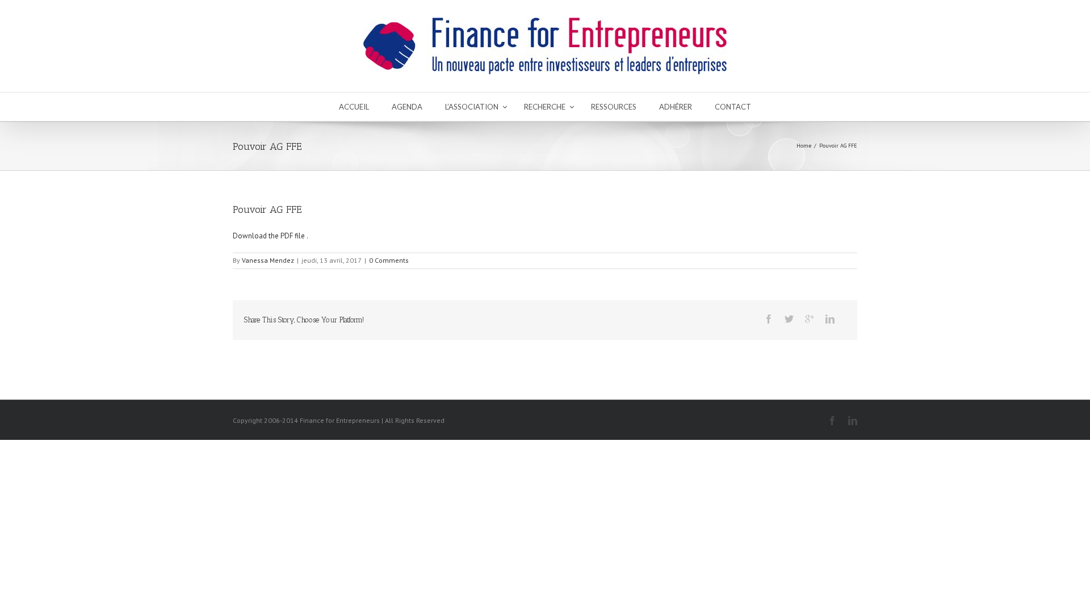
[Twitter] (789, 319)
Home (803, 145)
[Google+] (809, 319)
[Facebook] (768, 319)
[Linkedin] (830, 319)
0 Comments (389, 260)
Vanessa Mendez (268, 260)
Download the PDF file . (270, 236)
